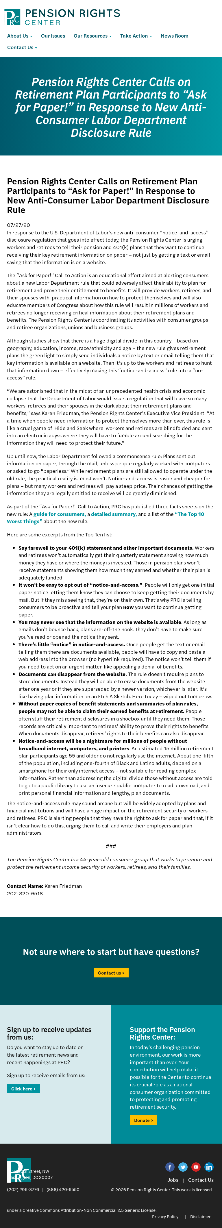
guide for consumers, (60, 513)
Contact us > (111, 972)
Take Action (134, 35)
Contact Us (20, 47)
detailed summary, (114, 513)
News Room (174, 35)
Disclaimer (200, 1216)
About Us (18, 35)
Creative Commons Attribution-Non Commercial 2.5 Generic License (89, 1210)
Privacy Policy (165, 1216)
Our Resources (91, 35)
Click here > (23, 1088)
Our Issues (53, 35)
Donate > (143, 1120)
